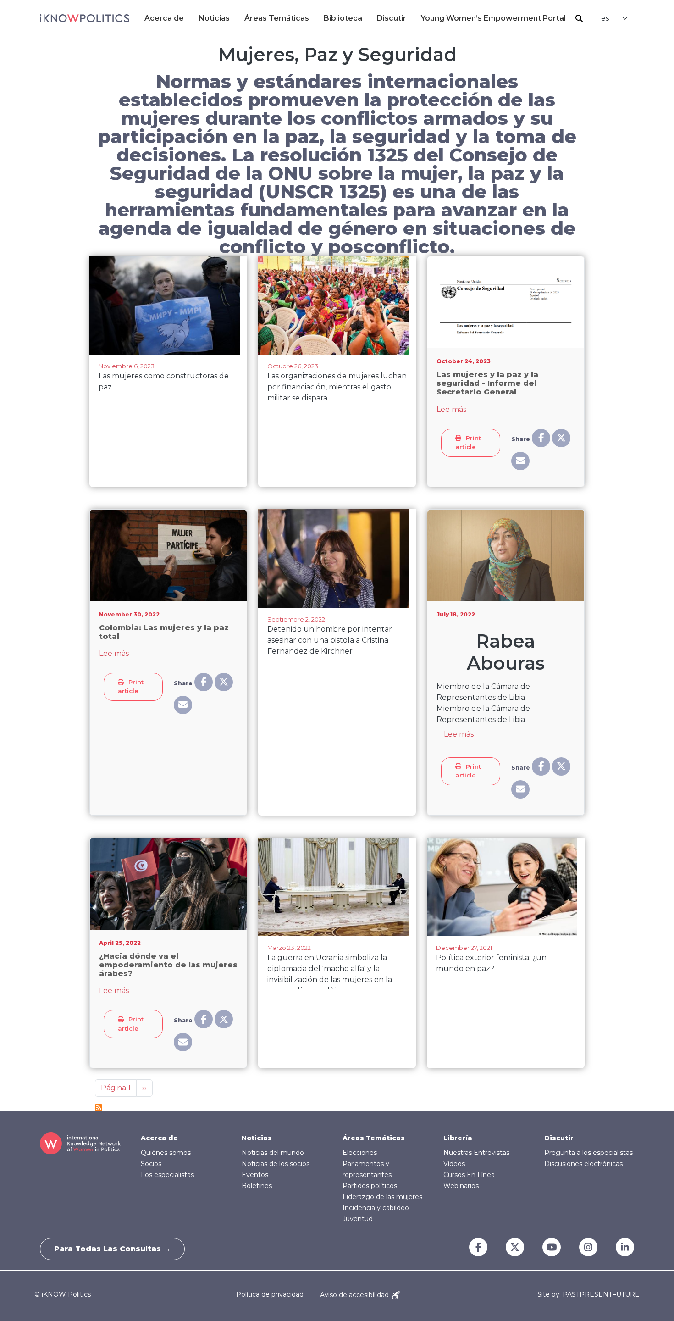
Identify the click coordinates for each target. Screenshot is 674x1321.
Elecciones (360, 1153)
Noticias (214, 18)
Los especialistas (167, 1175)
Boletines (257, 1186)
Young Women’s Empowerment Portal (493, 18)
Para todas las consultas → (112, 1248)
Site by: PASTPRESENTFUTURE (588, 1295)
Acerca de (164, 18)
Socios (151, 1164)
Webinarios (461, 1186)
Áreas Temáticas (276, 18)
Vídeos (454, 1164)
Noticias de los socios (275, 1164)
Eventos (255, 1175)
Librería (457, 1138)
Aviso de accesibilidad (355, 1295)
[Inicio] (84, 18)
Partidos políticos (370, 1186)
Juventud (358, 1219)
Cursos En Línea (469, 1175)
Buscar (579, 18)
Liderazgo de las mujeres (382, 1197)
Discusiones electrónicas (583, 1164)
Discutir (391, 18)
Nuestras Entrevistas (476, 1153)
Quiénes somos (166, 1153)
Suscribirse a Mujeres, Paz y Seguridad (98, 1107)
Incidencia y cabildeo (376, 1208)
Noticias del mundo (273, 1153)
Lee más (451, 409)
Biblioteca (343, 18)
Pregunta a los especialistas (588, 1153)
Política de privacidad (270, 1295)
